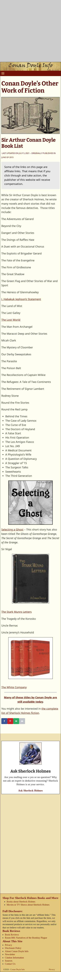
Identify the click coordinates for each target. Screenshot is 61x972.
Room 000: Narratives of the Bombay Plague (26, 937)
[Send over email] (16, 721)
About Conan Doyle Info (16, 951)
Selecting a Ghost (12, 529)
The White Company (14, 687)
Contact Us (10, 964)
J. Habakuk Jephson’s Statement (21, 299)
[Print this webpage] (22, 721)
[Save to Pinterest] (10, 721)
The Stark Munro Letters (16, 612)
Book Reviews (12, 934)
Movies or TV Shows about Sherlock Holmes (28, 904)
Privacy (8, 945)
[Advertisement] (30, 31)
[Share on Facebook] (4, 721)
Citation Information (14, 957)
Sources (8, 960)
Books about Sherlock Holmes (21, 901)
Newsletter (10, 954)
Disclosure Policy (13, 948)
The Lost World (10, 319)
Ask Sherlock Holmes (30, 790)
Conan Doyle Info (17, 969)
